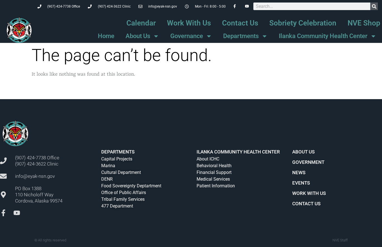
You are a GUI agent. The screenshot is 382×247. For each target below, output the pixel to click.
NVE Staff (340, 240)
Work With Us (189, 23)
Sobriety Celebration (302, 23)
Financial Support (214, 172)
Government (308, 162)
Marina (108, 165)
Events (301, 183)
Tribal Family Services (123, 199)
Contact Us (240, 23)
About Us (138, 35)
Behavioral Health (214, 165)
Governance (186, 35)
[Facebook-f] (3, 212)
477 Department (117, 206)
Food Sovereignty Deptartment (131, 185)
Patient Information (216, 185)
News (298, 172)
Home (106, 35)
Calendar (141, 23)
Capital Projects (116, 159)
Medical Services (213, 179)
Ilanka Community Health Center (323, 35)
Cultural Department (121, 172)
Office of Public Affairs (123, 192)
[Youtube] (16, 212)
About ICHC (208, 159)
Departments (241, 35)
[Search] (374, 6)
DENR (107, 179)
